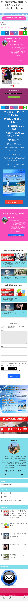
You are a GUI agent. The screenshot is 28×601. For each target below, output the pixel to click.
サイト (2, 357)
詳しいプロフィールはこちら (16, 60)
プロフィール (24, 14)
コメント (3, 330)
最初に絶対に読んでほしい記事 (12, 500)
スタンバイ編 (7, 493)
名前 (2, 346)
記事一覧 (10, 14)
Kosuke (21, 28)
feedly (14, 97)
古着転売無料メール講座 (3, 14)
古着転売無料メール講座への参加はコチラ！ (14, 18)
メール (3, 352)
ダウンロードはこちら (14, 202)
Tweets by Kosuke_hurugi (6, 484)
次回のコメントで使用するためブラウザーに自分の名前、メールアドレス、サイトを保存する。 (13, 364)
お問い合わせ (17, 14)
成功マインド (7, 497)
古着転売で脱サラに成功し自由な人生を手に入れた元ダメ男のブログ (14, 6)
